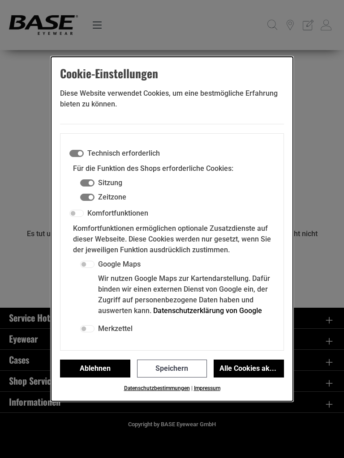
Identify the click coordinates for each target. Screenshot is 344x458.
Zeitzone (112, 197)
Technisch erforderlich (123, 153)
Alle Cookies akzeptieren (251, 368)
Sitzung (110, 182)
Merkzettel (115, 328)
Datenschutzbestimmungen (157, 388)
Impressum (207, 388)
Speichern (171, 368)
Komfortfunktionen (117, 213)
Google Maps (119, 264)
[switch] (76, 213)
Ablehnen (95, 368)
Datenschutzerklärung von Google (207, 310)
